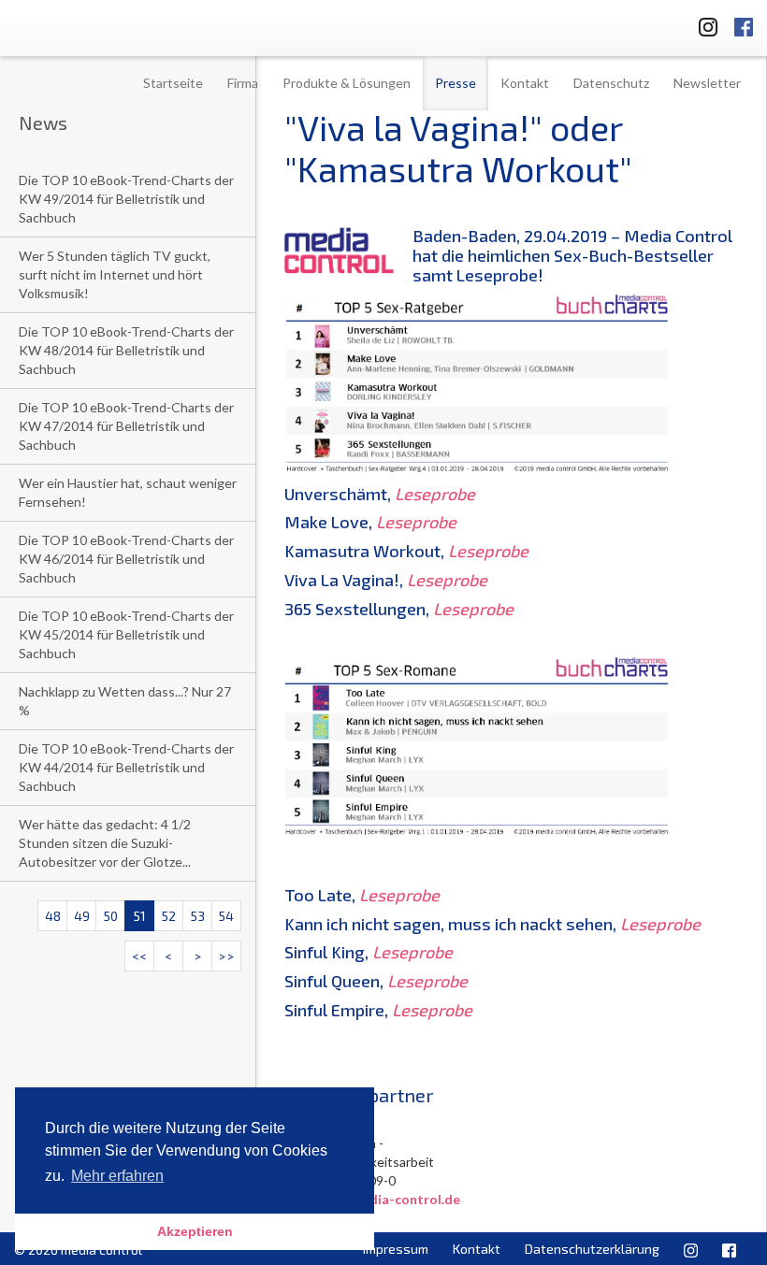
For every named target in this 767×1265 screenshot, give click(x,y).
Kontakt (524, 83)
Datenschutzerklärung (592, 1249)
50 (111, 916)
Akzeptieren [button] (195, 1231)
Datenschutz (611, 83)
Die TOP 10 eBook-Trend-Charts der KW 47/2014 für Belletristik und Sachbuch (126, 426)
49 (82, 916)
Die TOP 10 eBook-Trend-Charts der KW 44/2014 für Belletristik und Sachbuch (126, 767)
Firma (242, 83)
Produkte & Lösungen (346, 83)
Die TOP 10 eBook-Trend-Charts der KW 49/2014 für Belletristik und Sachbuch (126, 198)
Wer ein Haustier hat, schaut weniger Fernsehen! (128, 492)
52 (169, 916)
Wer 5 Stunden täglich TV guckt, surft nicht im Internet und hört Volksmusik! (114, 274)
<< (139, 956)
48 (53, 916)
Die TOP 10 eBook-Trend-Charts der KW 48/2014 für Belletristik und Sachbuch (126, 350)
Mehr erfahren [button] (117, 1176)
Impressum (395, 1249)
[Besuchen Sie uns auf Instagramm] (702, 24)
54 (226, 916)
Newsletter (707, 83)
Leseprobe (435, 493)
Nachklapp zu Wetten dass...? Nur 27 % (125, 700)
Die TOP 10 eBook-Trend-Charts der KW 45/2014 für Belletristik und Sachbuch (126, 634)
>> (226, 956)
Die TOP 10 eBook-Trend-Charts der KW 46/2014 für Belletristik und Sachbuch (126, 558)
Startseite (173, 83)
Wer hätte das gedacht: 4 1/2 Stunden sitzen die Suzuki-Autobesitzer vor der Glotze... (105, 843)
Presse (455, 83)
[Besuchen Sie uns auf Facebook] (743, 24)
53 (198, 916)
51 (140, 916)
